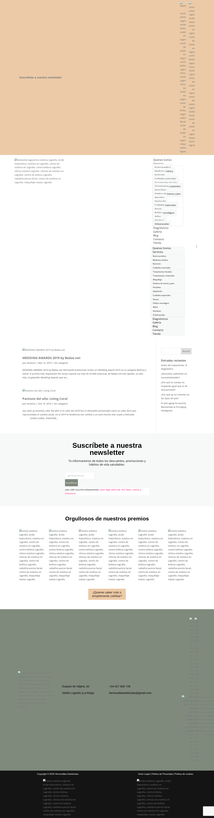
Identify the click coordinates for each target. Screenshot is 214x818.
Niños (158, 216)
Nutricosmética (163, 167)
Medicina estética (164, 171)
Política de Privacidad (162, 774)
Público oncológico (164, 212)
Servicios (158, 163)
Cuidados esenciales (165, 178)
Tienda (157, 243)
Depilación (160, 201)
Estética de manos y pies (168, 193)
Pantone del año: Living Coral (45, 399)
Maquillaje (160, 190)
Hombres (159, 220)
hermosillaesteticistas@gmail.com (130, 693)
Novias (158, 209)
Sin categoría (61, 362)
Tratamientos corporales (167, 186)
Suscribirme (71, 482)
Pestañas (159, 197)
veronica (31, 362)
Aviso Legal (144, 774)
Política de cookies (184, 774)
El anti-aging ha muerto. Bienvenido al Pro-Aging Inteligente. (173, 407)
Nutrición (159, 174)
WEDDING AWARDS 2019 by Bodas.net (51, 358)
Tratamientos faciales (166, 182)
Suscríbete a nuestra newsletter (40, 77)
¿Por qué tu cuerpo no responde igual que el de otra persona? (174, 386)
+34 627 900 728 (119, 686)
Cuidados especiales (165, 205)
